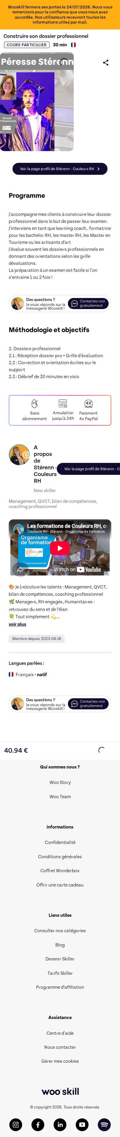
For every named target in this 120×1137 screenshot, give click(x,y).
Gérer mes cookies (60, 1061)
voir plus (17, 624)
